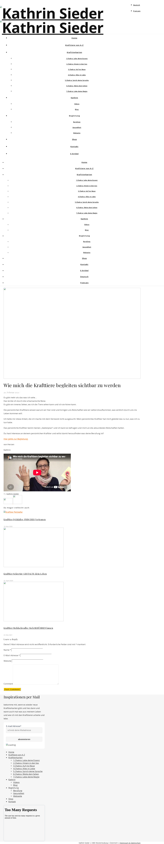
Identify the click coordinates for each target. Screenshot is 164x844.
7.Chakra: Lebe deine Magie (76, 91)
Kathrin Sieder (12, 494)
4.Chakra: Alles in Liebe (77, 75)
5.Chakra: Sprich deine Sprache (77, 80)
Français (136, 11)
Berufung (76, 122)
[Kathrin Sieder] (51, 27)
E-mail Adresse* (13, 726)
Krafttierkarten (74, 52)
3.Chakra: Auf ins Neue (77, 69)
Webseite (76, 133)
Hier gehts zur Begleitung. (16, 438)
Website (7, 660)
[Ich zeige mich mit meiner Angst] (8, 503)
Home (74, 38)
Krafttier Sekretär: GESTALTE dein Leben (25, 573)
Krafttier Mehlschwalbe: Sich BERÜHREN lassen (28, 628)
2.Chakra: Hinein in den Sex (76, 64)
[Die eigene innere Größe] (17, 503)
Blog (77, 109)
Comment (8, 683)
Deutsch (136, 5)
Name (7, 649)
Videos (76, 104)
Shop (74, 139)
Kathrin (74, 97)
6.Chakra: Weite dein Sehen (76, 86)
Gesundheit (77, 127)
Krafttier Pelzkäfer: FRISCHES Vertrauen (25, 519)
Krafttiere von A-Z (74, 45)
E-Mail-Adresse (12, 655)
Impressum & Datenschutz (130, 843)
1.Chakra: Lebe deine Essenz (77, 59)
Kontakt (74, 146)
